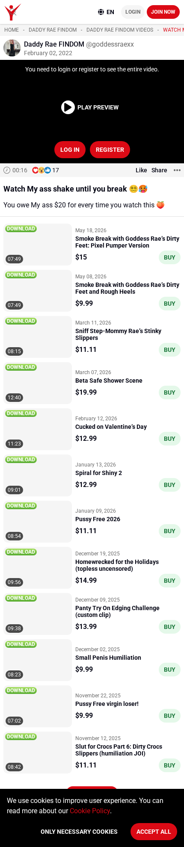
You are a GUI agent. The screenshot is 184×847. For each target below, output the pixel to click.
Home (11, 30)
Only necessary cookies (79, 831)
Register (110, 149)
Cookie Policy (90, 811)
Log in (70, 149)
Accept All (154, 831)
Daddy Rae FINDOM (53, 30)
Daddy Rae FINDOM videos (119, 30)
